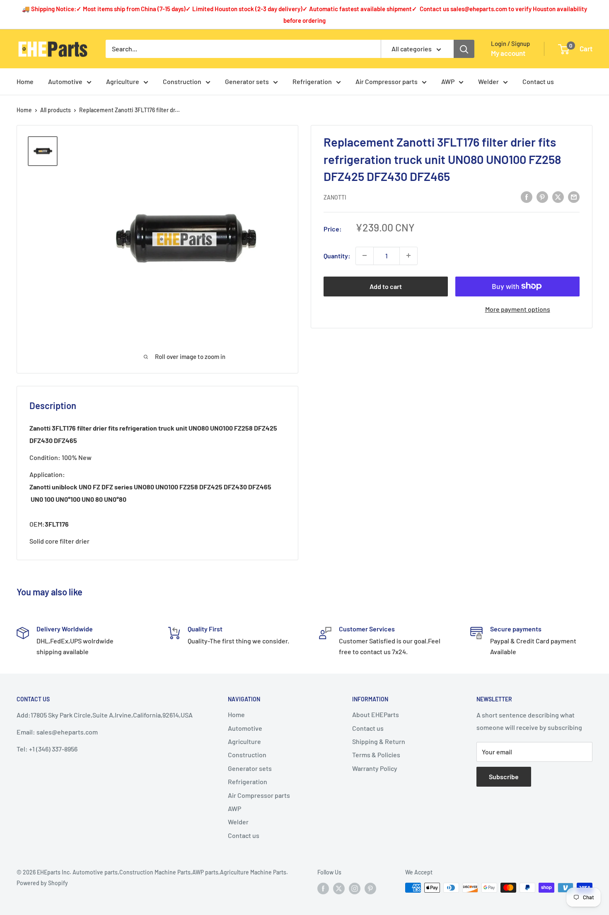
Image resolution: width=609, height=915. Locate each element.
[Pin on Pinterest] (542, 196)
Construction (182, 81)
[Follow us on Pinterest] (370, 888)
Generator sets (247, 81)
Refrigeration (312, 81)
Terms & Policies (376, 754)
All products (55, 109)
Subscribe (504, 776)
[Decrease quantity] (364, 255)
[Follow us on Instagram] (354, 888)
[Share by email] (574, 196)
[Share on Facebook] (526, 196)
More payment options (517, 309)
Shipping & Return (378, 741)
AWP (447, 81)
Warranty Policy (374, 768)
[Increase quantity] (408, 255)
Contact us (538, 81)
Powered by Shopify (42, 882)
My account (508, 53)
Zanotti (335, 196)
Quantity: (337, 256)
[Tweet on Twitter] (558, 196)
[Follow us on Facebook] (323, 888)
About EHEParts (375, 714)
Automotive (65, 81)
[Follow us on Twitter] (339, 888)
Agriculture (122, 81)
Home (25, 81)
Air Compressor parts (386, 81)
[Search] (464, 49)
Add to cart (386, 286)
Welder (488, 81)
